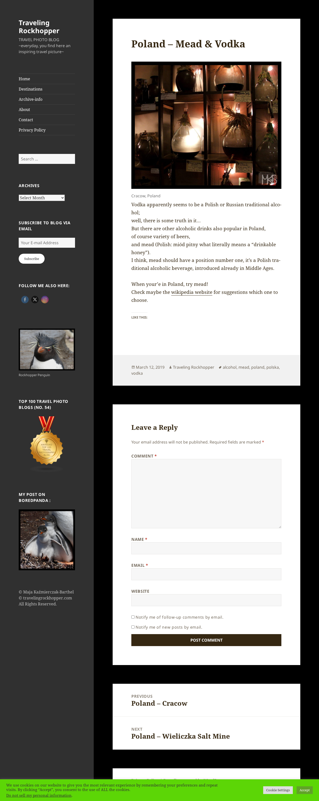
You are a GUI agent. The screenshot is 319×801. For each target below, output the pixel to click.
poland (257, 367)
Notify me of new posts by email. (169, 627)
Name (139, 539)
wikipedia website (191, 292)
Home (24, 79)
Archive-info (30, 99)
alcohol (230, 367)
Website (140, 591)
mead (244, 367)
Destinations (30, 89)
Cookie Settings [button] (278, 790)
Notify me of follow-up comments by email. (179, 617)
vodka (137, 373)
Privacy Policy (32, 130)
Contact (26, 119)
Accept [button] (305, 790)
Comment (144, 456)
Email (139, 565)
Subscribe (31, 258)
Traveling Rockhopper (39, 26)
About (24, 109)
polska (272, 367)
